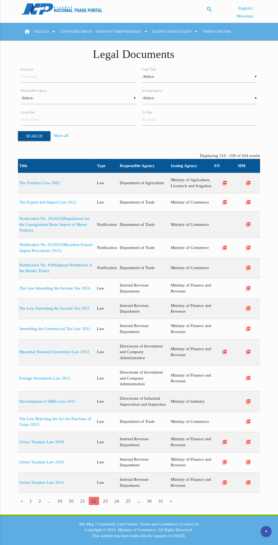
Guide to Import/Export (175, 31)
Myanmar (245, 16)
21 (82, 501)
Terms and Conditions (158, 524)
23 (105, 501)
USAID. (179, 536)
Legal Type (149, 69)
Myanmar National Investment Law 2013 (54, 352)
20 (71, 501)
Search (34, 136)
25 (128, 501)
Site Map (86, 524)
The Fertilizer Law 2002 (39, 183)
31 (160, 501)
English (245, 8)
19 (59, 501)
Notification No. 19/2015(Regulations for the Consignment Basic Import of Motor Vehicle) (54, 224)
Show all (61, 136)
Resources (35, 49)
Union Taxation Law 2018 (41, 442)
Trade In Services (217, 31)
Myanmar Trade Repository (122, 31)
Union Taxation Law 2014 (41, 482)
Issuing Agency (152, 91)
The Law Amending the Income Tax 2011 (54, 308)
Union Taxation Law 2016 (41, 462)
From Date (28, 112)
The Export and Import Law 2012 (47, 202)
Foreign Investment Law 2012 (44, 378)
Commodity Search (76, 31)
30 (149, 501)
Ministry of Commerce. (137, 530)
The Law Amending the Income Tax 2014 (54, 288)
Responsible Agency (34, 91)
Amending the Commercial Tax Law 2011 (54, 329)
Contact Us (189, 524)
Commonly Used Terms (117, 524)
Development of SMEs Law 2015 (47, 401)
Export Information (71, 49)
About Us (45, 31)
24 (116, 501)
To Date (147, 112)
